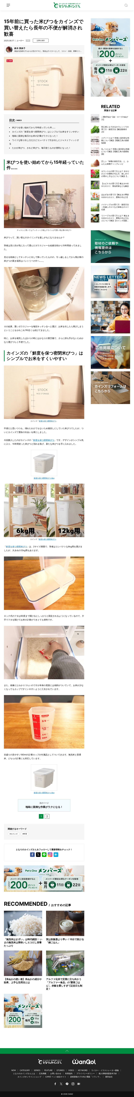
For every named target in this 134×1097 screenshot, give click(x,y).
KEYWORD (82, 1070)
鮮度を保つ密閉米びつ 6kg (44, 478)
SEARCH (126, 5)
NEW (13, 1070)
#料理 (25, 834)
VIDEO (71, 1070)
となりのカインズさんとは (24, 1073)
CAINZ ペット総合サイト (55, 1077)
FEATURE (48, 1070)
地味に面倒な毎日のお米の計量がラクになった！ (35, 136)
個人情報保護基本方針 (108, 1073)
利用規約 (68, 1073)
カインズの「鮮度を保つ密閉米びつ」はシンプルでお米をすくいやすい (45, 131)
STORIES (60, 1070)
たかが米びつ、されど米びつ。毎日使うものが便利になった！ (41, 148)
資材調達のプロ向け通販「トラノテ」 (85, 1077)
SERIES (37, 1070)
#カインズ (14, 834)
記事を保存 (41, 40)
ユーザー (20, 40)
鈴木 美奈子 (19, 48)
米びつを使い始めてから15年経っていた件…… (33, 127)
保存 (10, 61)
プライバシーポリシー (85, 1073)
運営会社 (109, 1077)
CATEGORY (25, 1070)
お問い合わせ (55, 1073)
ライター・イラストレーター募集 (105, 1070)
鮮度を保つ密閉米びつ (47, 421)
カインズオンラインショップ (29, 1077)
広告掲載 (42, 1073)
